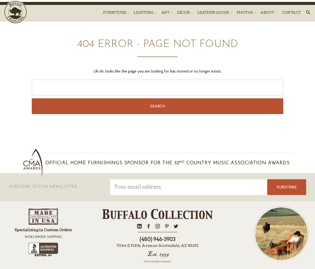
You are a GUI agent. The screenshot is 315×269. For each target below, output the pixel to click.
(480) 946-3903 (157, 239)
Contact (291, 12)
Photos (245, 12)
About (267, 12)
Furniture (115, 12)
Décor (183, 12)
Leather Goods (213, 12)
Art (165, 12)
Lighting (144, 12)
